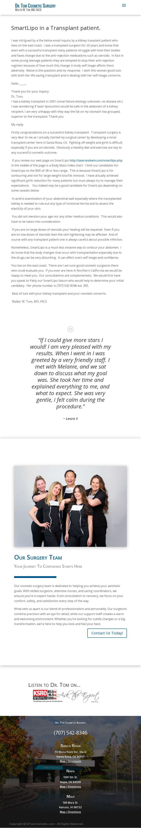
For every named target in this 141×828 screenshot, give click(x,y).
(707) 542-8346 (70, 732)
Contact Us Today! (107, 633)
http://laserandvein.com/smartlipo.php (96, 160)
